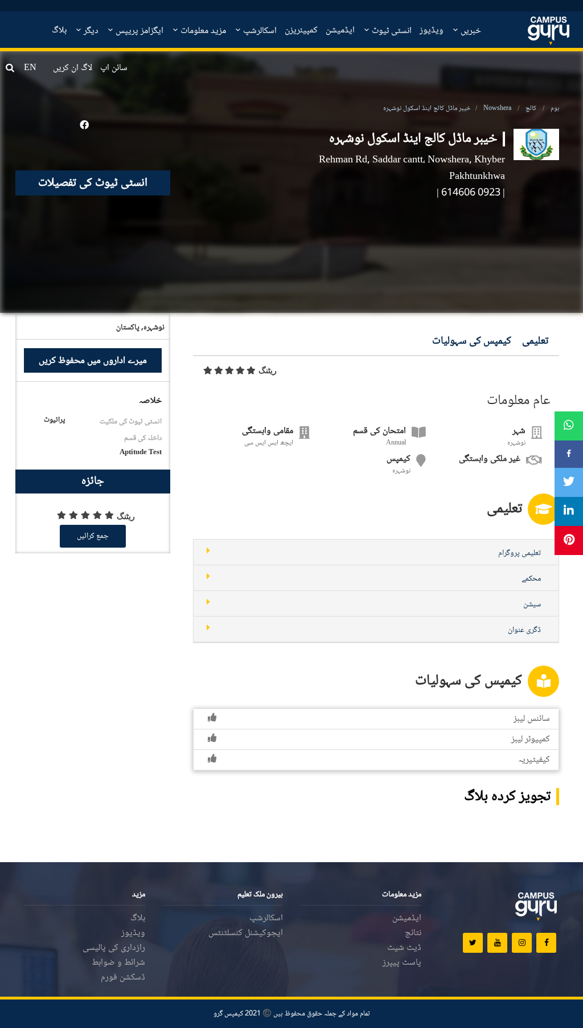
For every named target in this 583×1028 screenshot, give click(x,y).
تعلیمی (535, 341)
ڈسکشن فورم (123, 977)
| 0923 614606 (473, 193)
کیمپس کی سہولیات (471, 341)
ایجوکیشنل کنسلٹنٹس (245, 933)
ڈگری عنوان (524, 630)
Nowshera (497, 109)
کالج (530, 109)
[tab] (376, 552)
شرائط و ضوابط (118, 962)
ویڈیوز (432, 30)
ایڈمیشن (340, 30)
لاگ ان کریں (72, 68)
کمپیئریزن (301, 30)
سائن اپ (114, 68)
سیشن (532, 604)
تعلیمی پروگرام (519, 553)
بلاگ (59, 30)
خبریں (469, 31)
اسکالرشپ (259, 31)
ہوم (555, 109)
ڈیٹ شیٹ (404, 948)
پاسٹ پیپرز (402, 962)
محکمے (531, 579)
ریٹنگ (267, 370)
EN (30, 68)
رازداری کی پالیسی (114, 948)
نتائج (413, 933)
